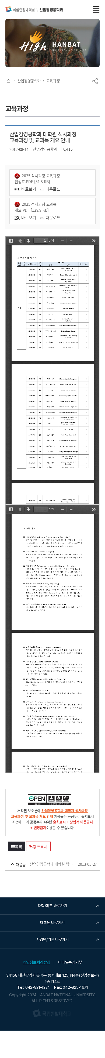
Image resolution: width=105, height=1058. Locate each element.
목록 (18, 847)
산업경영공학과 (29, 81)
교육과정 (53, 81)
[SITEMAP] (96, 9)
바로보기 (28, 189)
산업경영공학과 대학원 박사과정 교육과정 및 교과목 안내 (45, 864)
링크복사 (40, 847)
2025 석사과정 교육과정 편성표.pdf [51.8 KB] (37, 178)
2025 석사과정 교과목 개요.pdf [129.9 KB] (36, 207)
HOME (8, 81)
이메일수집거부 (70, 962)
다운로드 (53, 189)
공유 (95, 81)
